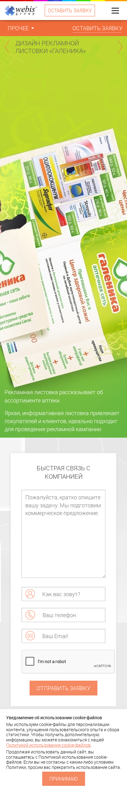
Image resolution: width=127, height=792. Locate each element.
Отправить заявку (63, 688)
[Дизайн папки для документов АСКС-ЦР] (7, 47)
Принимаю (63, 778)
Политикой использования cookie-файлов (48, 745)
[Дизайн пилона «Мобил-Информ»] (120, 47)
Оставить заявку (70, 10)
